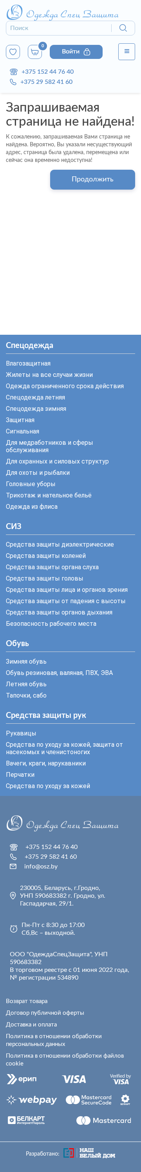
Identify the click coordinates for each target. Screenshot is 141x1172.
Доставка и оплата (31, 1025)
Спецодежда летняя (35, 397)
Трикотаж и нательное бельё (49, 495)
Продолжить (93, 179)
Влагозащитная (28, 363)
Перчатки (20, 774)
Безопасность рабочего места (51, 623)
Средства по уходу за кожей (48, 786)
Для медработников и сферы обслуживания (49, 446)
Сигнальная (22, 431)
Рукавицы (21, 733)
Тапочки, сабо (26, 695)
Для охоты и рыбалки (38, 472)
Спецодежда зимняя (36, 408)
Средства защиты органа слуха (52, 567)
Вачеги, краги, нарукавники (46, 763)
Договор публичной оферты (45, 1013)
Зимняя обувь (26, 661)
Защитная (20, 420)
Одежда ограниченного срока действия (65, 386)
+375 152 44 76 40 (48, 72)
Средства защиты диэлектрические (60, 544)
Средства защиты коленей (46, 555)
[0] (13, 52)
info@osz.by (41, 866)
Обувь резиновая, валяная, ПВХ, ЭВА (59, 673)
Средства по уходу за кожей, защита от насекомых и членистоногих (64, 748)
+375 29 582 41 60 (46, 82)
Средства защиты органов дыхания (59, 612)
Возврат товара (26, 1001)
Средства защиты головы (44, 578)
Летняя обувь (26, 684)
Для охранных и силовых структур (57, 461)
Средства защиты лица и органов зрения (67, 589)
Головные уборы (31, 484)
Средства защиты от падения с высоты (66, 601)
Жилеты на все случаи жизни (49, 374)
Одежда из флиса (32, 506)
